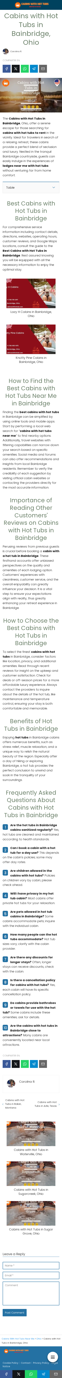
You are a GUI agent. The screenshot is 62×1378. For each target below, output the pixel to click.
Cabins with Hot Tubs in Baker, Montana (14, 1103)
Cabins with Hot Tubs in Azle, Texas (46, 1104)
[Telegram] (34, 69)
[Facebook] (7, 69)
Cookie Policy (10, 1363)
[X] (16, 69)
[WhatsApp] (25, 69)
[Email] (43, 69)
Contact (26, 1363)
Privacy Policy (41, 1363)
